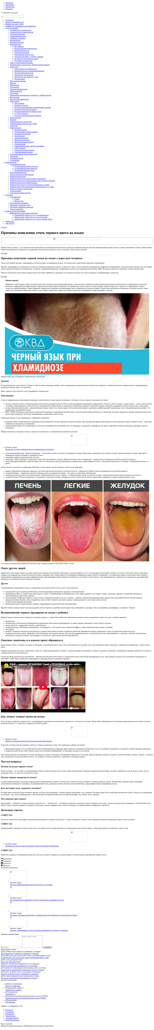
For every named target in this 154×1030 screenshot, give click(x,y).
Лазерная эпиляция (21, 53)
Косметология (15, 44)
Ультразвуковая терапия (23, 152)
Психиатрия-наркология (19, 99)
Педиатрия (14, 93)
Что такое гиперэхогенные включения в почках (19, 978)
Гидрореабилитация (17, 164)
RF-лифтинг (19, 46)
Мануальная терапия (18, 81)
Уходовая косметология (23, 61)
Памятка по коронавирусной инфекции (20, 26)
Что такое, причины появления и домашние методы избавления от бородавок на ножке (43, 915)
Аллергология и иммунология (21, 32)
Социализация (15, 191)
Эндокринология (16, 158)
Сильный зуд (10, 994)
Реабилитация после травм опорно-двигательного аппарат (32, 181)
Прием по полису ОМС (14, 24)
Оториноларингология (19, 89)
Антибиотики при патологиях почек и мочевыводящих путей (25, 958)
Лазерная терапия (21, 138)
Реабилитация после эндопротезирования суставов (29, 185)
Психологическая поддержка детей (27, 111)
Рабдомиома (10, 1002)
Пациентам (9, 7)
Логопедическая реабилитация (22, 175)
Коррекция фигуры (21, 51)
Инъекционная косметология (25, 48)
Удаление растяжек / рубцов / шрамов (28, 57)
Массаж (13, 83)
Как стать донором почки (11, 962)
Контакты (9, 9)
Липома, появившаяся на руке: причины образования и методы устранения (39, 930)
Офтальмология (16, 91)
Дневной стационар (17, 38)
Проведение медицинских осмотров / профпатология (30, 95)
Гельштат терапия (21, 105)
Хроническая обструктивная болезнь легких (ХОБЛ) (25, 998)
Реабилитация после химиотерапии (23, 183)
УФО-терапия (19, 148)
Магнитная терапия (22, 140)
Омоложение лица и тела (24, 55)
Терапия (13, 120)
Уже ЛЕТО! (9, 223)
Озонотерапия (19, 144)
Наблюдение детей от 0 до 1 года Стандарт (30, 217)
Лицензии (9, 3)
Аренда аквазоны (16, 209)
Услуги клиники (11, 28)
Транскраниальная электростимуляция (29, 146)
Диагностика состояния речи (25, 69)
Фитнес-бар (18, 201)
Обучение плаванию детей (20, 205)
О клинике (9, 20)
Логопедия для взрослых (23, 75)
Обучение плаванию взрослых (21, 207)
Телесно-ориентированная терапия (27, 116)
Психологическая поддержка (25, 109)
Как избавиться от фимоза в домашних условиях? (20, 954)
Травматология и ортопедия (20, 122)
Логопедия (14, 67)
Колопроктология (17, 42)
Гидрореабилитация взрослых (25, 168)
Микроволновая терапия (23, 142)
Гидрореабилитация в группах (26, 166)
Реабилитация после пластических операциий (28, 179)
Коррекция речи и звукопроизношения (29, 71)
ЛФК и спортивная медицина (21, 63)
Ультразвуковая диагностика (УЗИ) (23, 124)
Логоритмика (19, 79)
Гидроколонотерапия (22, 134)
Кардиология (15, 40)
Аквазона (9, 195)
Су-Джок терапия (21, 114)
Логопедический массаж (23, 73)
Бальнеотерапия (20, 130)
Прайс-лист (9, 221)
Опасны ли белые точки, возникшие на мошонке (20, 974)
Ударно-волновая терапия (24, 150)
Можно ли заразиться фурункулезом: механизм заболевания (28, 741)
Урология (13, 126)
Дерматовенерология (18, 36)
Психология (14, 101)
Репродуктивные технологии (21, 189)
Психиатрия (14, 97)
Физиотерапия (15, 128)
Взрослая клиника (12, 1020)
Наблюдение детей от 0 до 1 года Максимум (31, 215)
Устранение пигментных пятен (26, 59)
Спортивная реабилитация (20, 193)
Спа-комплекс (15, 197)
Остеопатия (14, 87)
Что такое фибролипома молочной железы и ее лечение (31, 885)
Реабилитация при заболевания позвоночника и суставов (32, 187)
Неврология (14, 85)
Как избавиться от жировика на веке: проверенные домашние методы (37, 900)
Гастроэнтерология (17, 34)
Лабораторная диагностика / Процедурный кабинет (30, 65)
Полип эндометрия (12, 986)
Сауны (17, 199)
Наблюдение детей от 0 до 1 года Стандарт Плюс (33, 219)
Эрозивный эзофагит (13, 990)
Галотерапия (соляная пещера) (26, 132)
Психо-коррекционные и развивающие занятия (32, 107)
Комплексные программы (15, 211)
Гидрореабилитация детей (24, 170)
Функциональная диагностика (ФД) (24, 154)
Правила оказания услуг (14, 22)
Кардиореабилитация (18, 172)
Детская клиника (11, 1018)
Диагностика (10, 1016)
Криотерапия (19, 136)
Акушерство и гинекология (20, 30)
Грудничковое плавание (19, 203)
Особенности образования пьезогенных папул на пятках (22, 970)
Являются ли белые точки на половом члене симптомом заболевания (32, 846)
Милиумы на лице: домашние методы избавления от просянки (29, 449)
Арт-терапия (19, 103)
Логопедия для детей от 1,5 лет (26, 77)
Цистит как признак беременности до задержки (19, 966)
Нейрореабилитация (18, 177)
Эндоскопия (14, 160)
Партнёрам (9, 5)
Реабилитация (15, 118)
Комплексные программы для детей (24, 213)
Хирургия (14, 156)
